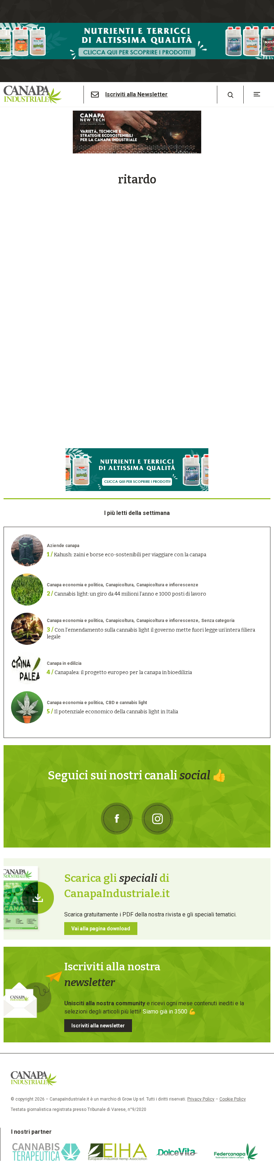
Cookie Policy (232, 1099)
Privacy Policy (200, 1099)
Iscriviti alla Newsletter (136, 94)
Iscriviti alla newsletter (98, 1025)
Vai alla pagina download (100, 928)
